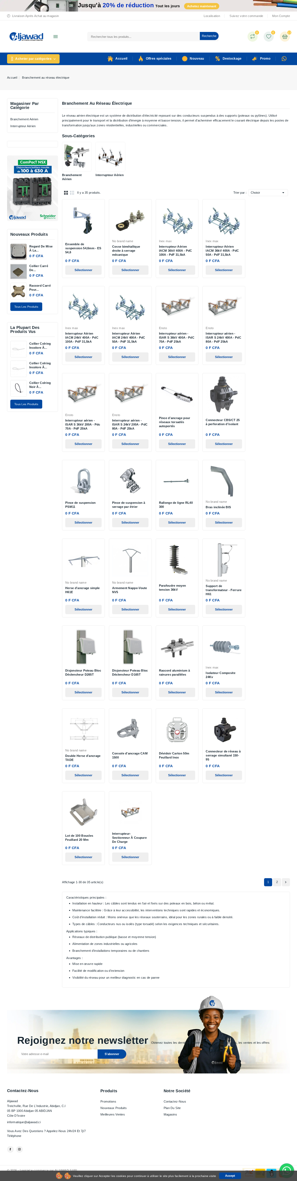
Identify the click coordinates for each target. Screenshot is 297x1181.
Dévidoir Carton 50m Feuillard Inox (174, 755)
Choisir (268, 192)
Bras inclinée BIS (218, 507)
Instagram (19, 1149)
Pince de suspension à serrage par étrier (128, 504)
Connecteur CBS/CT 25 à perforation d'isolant (223, 422)
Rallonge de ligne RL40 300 (176, 504)
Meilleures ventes (112, 1114)
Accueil (121, 58)
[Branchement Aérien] (76, 156)
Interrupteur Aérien (23, 126)
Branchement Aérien (24, 119)
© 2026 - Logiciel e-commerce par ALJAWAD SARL (42, 1170)
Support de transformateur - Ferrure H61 (223, 590)
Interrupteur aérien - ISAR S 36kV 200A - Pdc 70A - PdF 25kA (82, 424)
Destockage (232, 58)
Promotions (108, 1101)
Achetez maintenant (201, 6)
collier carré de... (38, 268)
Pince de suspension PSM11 (80, 504)
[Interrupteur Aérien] (110, 156)
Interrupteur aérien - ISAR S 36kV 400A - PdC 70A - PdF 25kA (177, 337)
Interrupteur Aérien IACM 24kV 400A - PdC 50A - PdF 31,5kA (128, 337)
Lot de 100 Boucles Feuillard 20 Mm (79, 837)
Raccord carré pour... (40, 287)
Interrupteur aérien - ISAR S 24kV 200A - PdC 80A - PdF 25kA (130, 424)
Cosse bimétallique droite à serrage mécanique (126, 250)
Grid (66, 193)
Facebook (10, 1149)
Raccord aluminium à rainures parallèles (174, 672)
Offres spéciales (159, 58)
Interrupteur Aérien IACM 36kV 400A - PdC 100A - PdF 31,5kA (175, 250)
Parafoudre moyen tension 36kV (172, 587)
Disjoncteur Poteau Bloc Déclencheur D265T (83, 672)
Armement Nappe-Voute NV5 (129, 590)
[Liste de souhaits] (269, 36)
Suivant (286, 882)
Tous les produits (26, 306)
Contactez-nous (22, 1090)
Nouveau (197, 58)
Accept (230, 1175)
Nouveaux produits (113, 1108)
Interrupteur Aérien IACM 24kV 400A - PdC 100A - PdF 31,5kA (81, 337)
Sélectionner (83, 270)
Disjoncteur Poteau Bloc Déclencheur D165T (130, 672)
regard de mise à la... (41, 248)
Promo (265, 58)
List (72, 193)
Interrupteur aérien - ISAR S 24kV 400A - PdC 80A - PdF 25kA (223, 337)
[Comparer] (252, 36)
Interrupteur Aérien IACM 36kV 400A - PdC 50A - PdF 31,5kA (222, 250)
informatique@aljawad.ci (24, 1122)
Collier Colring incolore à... (40, 345)
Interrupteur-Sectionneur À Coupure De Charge (129, 837)
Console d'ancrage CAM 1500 (130, 755)
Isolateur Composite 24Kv (220, 675)
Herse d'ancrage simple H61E (82, 590)
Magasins (170, 1114)
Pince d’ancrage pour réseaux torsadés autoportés (174, 422)
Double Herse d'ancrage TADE (83, 758)
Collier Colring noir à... (40, 385)
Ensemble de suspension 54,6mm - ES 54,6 (83, 248)
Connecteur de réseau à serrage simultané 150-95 (223, 755)
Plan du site (172, 1108)
